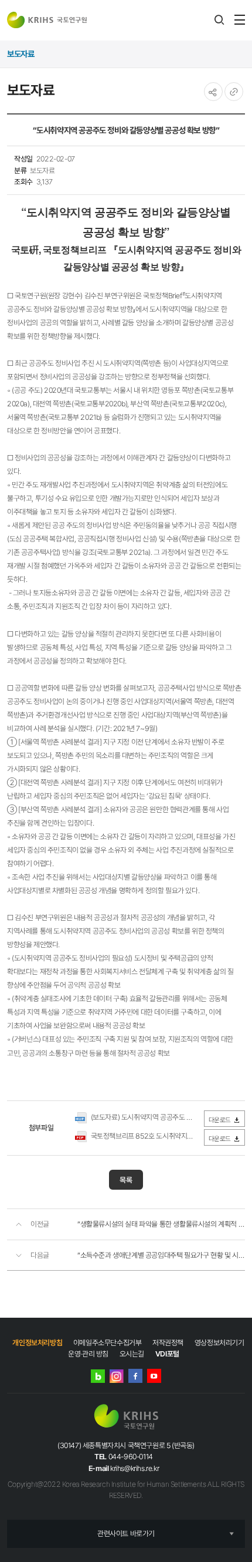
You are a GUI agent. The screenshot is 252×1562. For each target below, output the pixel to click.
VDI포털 (167, 1353)
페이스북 (135, 1376)
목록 (126, 1180)
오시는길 (132, 1353)
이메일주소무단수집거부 (107, 1342)
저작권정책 (167, 1342)
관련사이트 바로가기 (126, 1533)
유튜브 (154, 1376)
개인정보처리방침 (37, 1342)
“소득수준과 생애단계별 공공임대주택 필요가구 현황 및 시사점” (161, 1255)
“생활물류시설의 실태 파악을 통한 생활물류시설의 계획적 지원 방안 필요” (161, 1224)
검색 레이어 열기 (219, 20)
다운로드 (220, 1120)
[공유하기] (213, 91)
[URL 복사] (233, 91)
